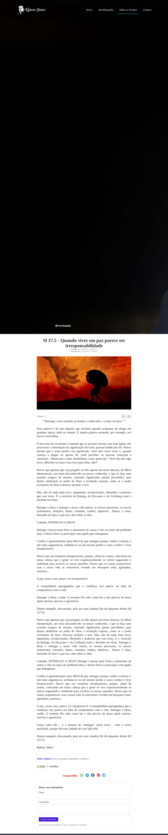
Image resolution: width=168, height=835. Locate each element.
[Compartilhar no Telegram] (87, 776)
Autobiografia (105, 9)
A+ (129, 416)
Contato (147, 9)
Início (89, 9)
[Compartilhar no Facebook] (92, 776)
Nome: (41, 792)
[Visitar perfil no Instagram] (98, 776)
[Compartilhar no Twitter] (104, 776)
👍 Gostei (41, 767)
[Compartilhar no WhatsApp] (81, 776)
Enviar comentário (48, 819)
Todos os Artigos (128, 9)
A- (123, 416)
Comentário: (44, 802)
